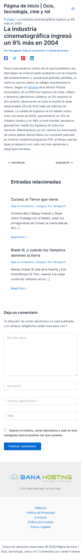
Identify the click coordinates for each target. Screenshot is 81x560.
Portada (9, 19)
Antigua (40, 206)
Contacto (40, 517)
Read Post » (19, 237)
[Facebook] (6, 58)
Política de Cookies (40, 522)
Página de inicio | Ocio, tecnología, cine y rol (29, 8)
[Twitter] (15, 58)
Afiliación (41, 508)
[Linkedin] (32, 58)
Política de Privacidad (41, 512)
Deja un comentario (34, 50)
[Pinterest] (23, 58)
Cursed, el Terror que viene (34, 199)
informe (33, 87)
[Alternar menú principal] (73, 9)
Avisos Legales (41, 527)
